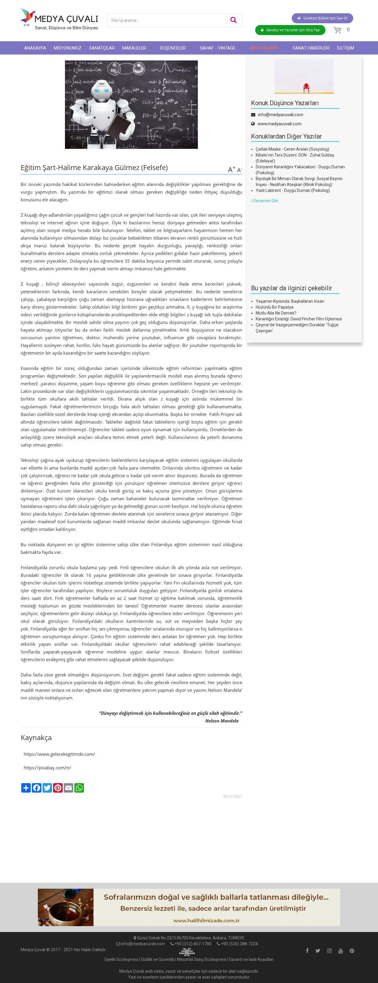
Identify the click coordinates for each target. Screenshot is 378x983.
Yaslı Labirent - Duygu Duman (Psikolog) (293, 190)
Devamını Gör (265, 200)
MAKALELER (134, 48)
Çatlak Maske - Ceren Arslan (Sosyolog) (292, 149)
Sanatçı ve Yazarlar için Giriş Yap (293, 30)
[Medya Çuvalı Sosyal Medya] (307, 951)
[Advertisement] (295, 240)
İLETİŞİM (345, 48)
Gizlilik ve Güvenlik (157, 959)
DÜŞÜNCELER (173, 48)
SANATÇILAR (102, 48)
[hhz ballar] (189, 907)
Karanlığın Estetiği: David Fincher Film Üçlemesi (299, 319)
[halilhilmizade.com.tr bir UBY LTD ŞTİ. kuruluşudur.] (187, 951)
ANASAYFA (35, 48)
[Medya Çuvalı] (59, 19)
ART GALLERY (264, 48)
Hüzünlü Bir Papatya (275, 307)
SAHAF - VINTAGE (217, 48)
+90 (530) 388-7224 (239, 943)
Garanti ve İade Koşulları (251, 959)
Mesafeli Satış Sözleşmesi (201, 959)
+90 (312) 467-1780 (193, 943)
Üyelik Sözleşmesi (121, 959)
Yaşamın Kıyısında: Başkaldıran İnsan (290, 301)
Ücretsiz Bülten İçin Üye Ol (325, 18)
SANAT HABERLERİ (311, 48)
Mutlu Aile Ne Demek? (276, 313)
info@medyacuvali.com (143, 943)
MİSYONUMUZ (68, 48)
